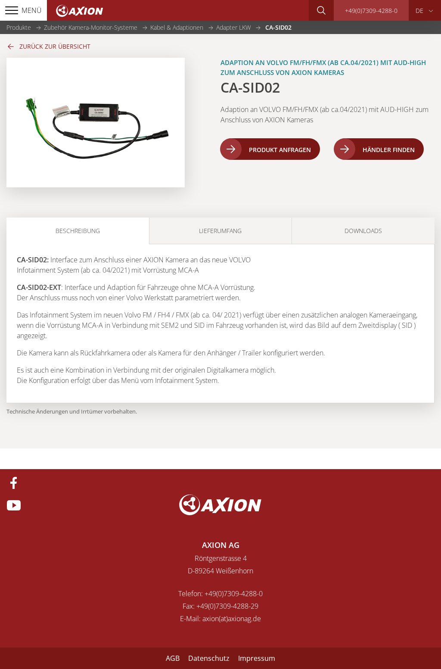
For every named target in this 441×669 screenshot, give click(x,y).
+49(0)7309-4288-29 (227, 606)
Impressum (256, 658)
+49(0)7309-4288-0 (371, 10)
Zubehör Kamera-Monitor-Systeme (90, 27)
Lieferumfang (220, 231)
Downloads (363, 231)
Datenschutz (209, 658)
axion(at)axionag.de (231, 618)
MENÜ (32, 10)
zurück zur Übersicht (54, 46)
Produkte (18, 27)
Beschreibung (78, 231)
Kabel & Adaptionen (176, 27)
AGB (173, 658)
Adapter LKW (233, 27)
